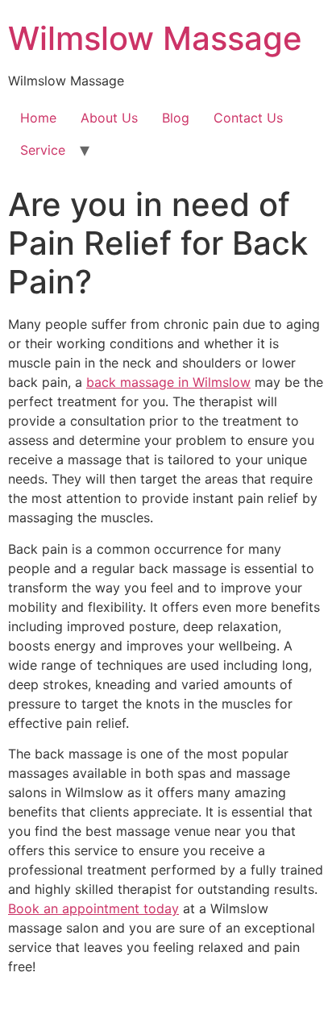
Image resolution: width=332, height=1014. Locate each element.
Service (42, 150)
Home (38, 118)
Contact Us (248, 118)
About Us (109, 118)
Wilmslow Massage (155, 38)
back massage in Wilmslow (168, 382)
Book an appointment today (93, 908)
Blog (175, 118)
